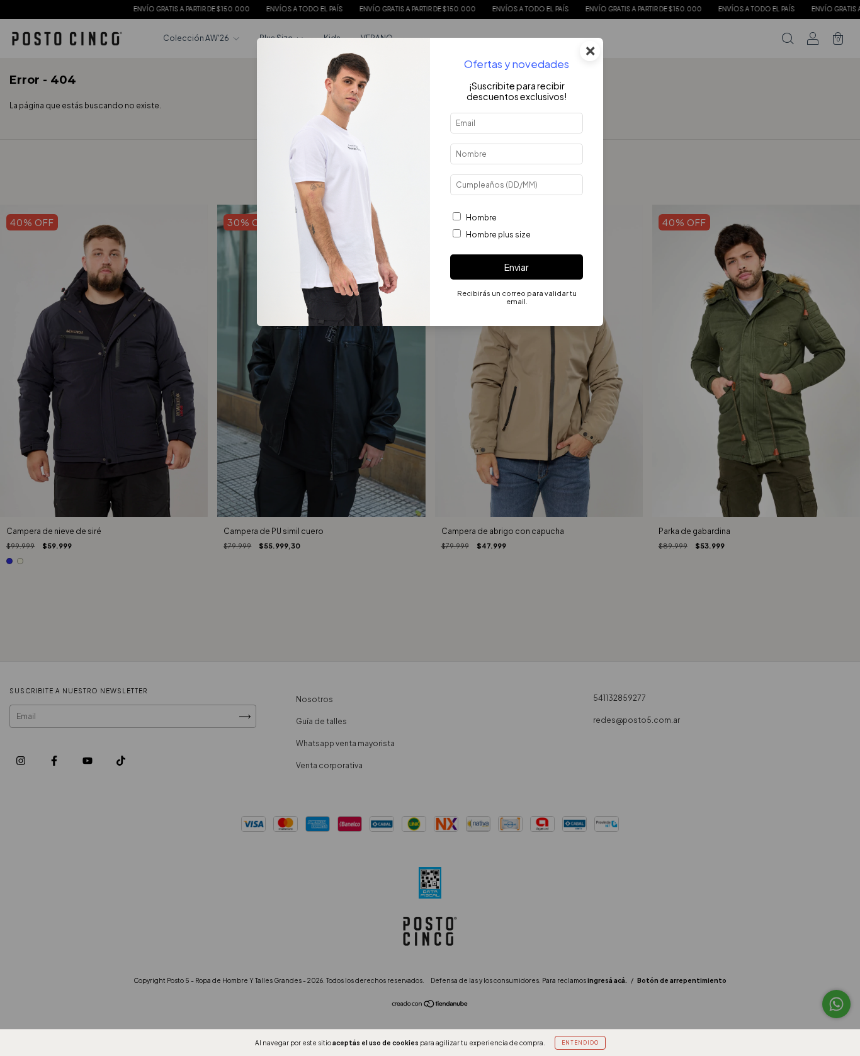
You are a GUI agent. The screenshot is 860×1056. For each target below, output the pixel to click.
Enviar (516, 267)
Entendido (580, 1043)
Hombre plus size (498, 234)
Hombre (481, 217)
